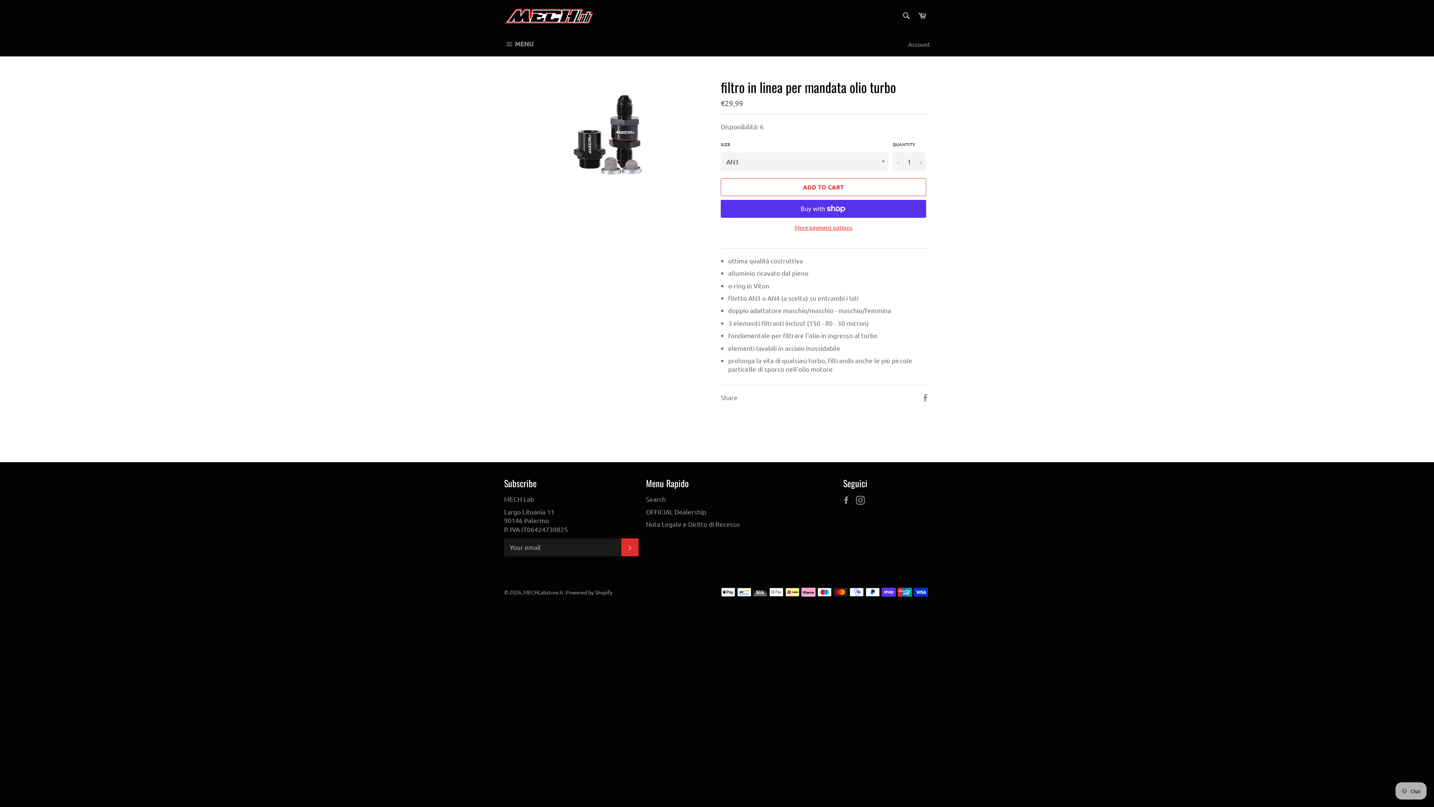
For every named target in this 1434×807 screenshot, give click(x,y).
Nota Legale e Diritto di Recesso (693, 524)
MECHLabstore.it (544, 592)
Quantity (904, 144)
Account (919, 44)
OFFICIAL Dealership (676, 512)
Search (656, 499)
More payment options (824, 227)
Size (725, 144)
